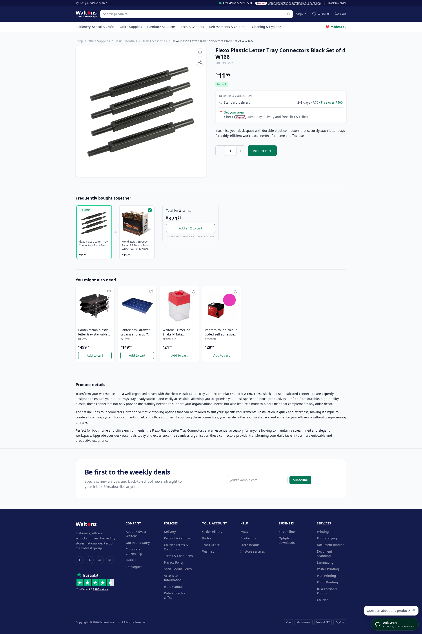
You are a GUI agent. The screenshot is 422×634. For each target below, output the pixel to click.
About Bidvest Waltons (136, 534)
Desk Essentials (126, 41)
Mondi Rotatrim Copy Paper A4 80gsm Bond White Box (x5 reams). (135, 245)
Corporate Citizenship (134, 551)
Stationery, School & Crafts (95, 27)
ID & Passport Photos (327, 591)
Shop (79, 41)
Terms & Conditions (178, 556)
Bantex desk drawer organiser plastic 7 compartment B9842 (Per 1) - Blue (135, 332)
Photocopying (327, 538)
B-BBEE (131, 560)
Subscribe (300, 480)
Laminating (325, 562)
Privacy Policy (174, 562)
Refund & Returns (177, 538)
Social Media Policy (178, 569)
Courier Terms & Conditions (176, 547)
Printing (323, 532)
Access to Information (173, 578)
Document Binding (331, 545)
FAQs (244, 532)
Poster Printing (328, 569)
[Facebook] (80, 560)
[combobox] (196, 14)
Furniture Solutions (161, 27)
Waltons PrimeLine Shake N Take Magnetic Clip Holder (178, 332)
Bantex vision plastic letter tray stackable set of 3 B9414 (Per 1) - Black (94, 332)
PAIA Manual (173, 587)
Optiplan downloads (287, 540)
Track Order (211, 545)
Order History (212, 532)
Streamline (287, 532)
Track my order (337, 3)
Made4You (336, 27)
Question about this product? (388, 610)
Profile (206, 538)
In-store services (252, 551)
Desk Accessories (154, 41)
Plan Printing (326, 576)
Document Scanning (324, 553)
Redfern (210, 339)
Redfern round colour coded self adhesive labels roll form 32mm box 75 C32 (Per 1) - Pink (221, 332)
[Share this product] (200, 62)
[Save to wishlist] (200, 53)
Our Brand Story (138, 543)
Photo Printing (327, 582)
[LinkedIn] (100, 560)
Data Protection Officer (175, 595)
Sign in (301, 14)
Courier (322, 600)
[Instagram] (110, 560)
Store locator (249, 545)
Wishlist (208, 551)
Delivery (170, 532)
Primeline (169, 339)
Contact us (248, 538)
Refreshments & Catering (228, 27)
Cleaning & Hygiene (266, 27)
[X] (90, 560)
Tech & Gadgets (192, 27)
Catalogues (134, 567)
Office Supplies (131, 27)
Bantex (82, 339)
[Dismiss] (414, 610)
